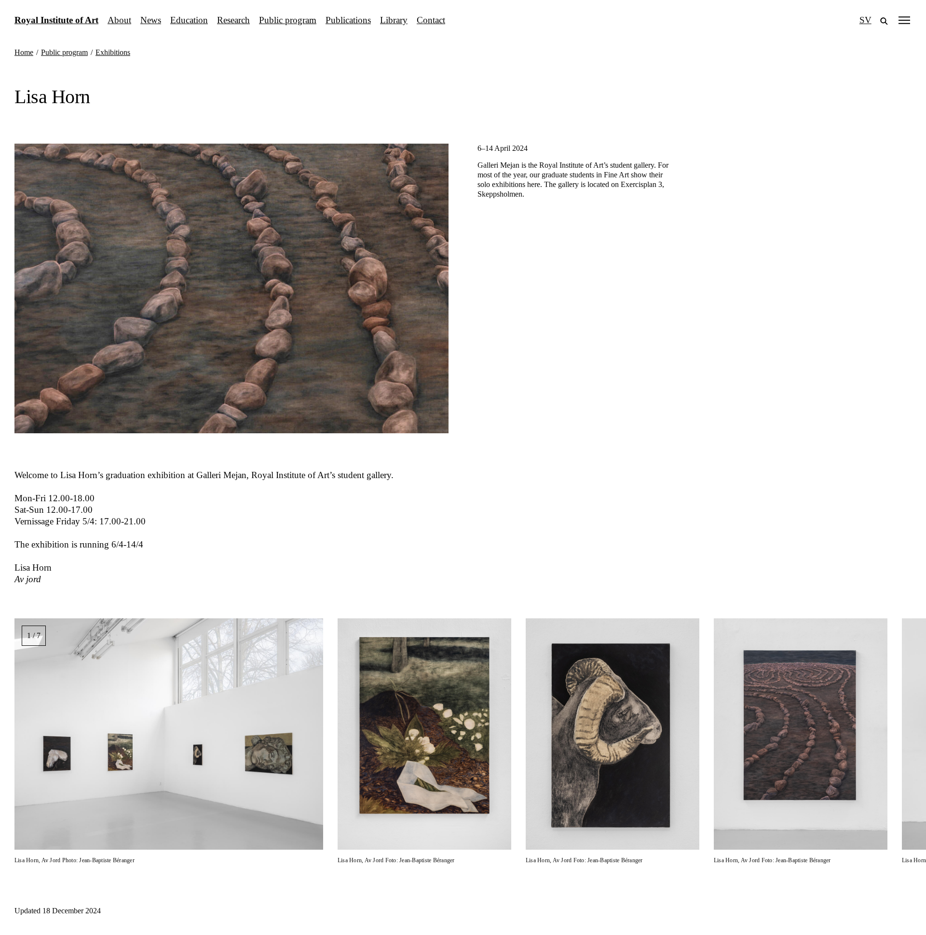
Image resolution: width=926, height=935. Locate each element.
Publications (348, 20)
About (119, 20)
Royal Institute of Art (56, 20)
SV (865, 20)
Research (233, 20)
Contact (431, 20)
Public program (287, 20)
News (150, 20)
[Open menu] (904, 20)
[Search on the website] (884, 20)
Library (394, 20)
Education (189, 20)
